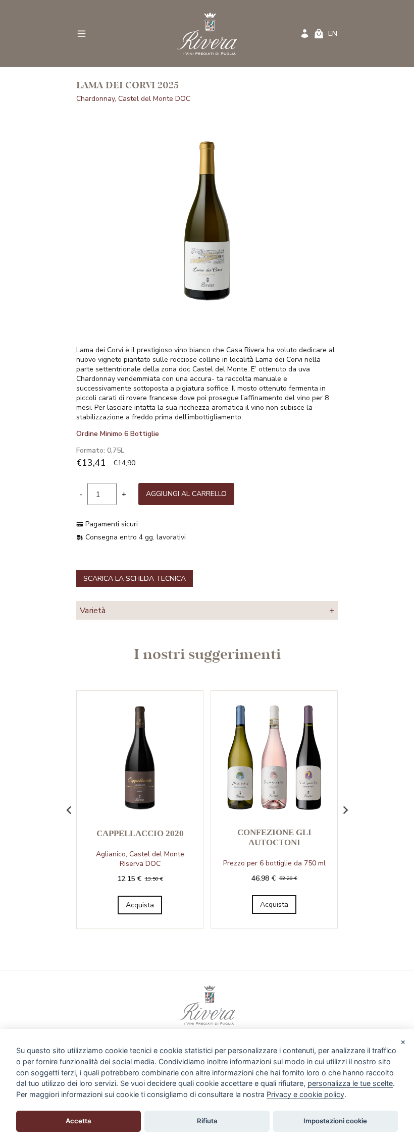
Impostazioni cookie (335, 1121)
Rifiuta (207, 1121)
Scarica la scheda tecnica (134, 578)
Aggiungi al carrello (186, 494)
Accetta (78, 1121)
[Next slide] (345, 810)
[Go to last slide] (69, 810)
